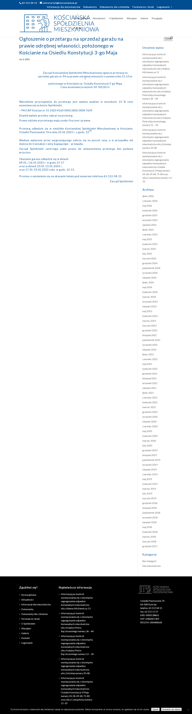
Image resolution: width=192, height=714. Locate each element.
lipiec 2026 (148, 196)
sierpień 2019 (149, 469)
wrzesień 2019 (150, 464)
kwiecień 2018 (150, 531)
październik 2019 (151, 459)
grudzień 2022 (149, 330)
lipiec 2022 (148, 354)
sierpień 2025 (149, 224)
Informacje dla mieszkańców (63, 7)
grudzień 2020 (149, 411)
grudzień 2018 (149, 503)
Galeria (144, 18)
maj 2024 (147, 287)
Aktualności (99, 18)
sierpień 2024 (149, 277)
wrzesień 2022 (150, 344)
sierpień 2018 (149, 522)
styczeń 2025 (149, 258)
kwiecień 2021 (150, 402)
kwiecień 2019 (150, 483)
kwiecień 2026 (150, 210)
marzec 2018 (149, 536)
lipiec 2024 (148, 282)
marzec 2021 (149, 407)
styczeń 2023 (149, 325)
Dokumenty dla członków (115, 7)
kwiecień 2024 (150, 292)
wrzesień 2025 (150, 220)
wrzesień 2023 (150, 301)
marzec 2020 (149, 440)
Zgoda (155, 709)
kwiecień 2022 (150, 368)
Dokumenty (90, 7)
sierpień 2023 (149, 306)
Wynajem (132, 18)
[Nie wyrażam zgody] (188, 709)
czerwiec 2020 (150, 426)
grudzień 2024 (149, 263)
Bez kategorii (149, 561)
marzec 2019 (149, 488)
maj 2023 (147, 311)
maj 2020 (147, 431)
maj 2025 (147, 239)
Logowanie (163, 7)
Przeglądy (157, 18)
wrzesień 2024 (150, 272)
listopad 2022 (149, 335)
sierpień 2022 (149, 349)
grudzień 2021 (149, 373)
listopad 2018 (149, 507)
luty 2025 (147, 253)
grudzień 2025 (149, 215)
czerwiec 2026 (150, 200)
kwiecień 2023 (150, 316)
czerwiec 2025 (150, 234)
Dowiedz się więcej (171, 709)
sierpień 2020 (149, 421)
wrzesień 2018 (150, 517)
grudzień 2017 (149, 546)
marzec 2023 (149, 320)
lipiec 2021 (148, 392)
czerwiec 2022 (150, 359)
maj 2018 (147, 527)
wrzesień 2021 (150, 383)
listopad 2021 (149, 378)
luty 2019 (147, 493)
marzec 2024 (149, 296)
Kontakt (78, 28)
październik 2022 (151, 339)
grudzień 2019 (149, 450)
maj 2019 (147, 479)
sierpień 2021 (149, 387)
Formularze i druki (143, 7)
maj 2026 (147, 205)
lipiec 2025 (148, 229)
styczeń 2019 (149, 498)
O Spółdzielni (116, 18)
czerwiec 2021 (150, 397)
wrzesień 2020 (150, 416)
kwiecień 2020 (150, 435)
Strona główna (81, 18)
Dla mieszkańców (151, 565)
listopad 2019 (149, 455)
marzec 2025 (149, 248)
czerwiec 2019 (150, 474)
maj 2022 (147, 363)
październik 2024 (151, 268)
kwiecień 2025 (150, 244)
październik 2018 (151, 512)
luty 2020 (147, 445)
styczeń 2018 (149, 541)
